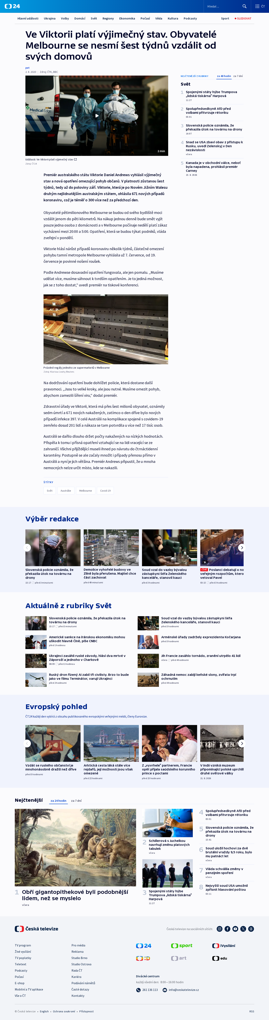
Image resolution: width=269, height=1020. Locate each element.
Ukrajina (50, 18)
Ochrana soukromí (64, 1011)
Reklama (77, 951)
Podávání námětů (83, 983)
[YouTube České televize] (235, 929)
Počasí (145, 18)
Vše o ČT (20, 996)
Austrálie (66, 490)
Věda (158, 18)
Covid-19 (105, 490)
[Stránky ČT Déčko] (143, 958)
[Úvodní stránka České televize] (37, 929)
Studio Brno (79, 958)
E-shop (19, 983)
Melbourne (85, 490)
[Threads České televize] (251, 929)
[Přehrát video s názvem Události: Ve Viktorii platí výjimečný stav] (97, 115)
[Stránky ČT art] (178, 958)
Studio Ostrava (81, 964)
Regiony (108, 18)
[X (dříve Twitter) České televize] (243, 929)
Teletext (20, 964)
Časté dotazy (80, 989)
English (44, 1011)
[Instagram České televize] (219, 929)
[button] (96, 116)
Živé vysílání (23, 951)
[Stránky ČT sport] (181, 945)
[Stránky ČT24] (143, 945)
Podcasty (190, 18)
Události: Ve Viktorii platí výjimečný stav (49, 159)
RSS (252, 1011)
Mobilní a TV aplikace (29, 989)
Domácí (79, 18)
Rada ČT (77, 970)
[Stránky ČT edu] (219, 958)
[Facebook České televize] (227, 929)
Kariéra (76, 977)
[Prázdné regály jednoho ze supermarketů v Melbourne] (106, 329)
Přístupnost (86, 1011)
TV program (23, 945)
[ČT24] (12, 6)
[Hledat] (244, 6)
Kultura (173, 18)
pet (27, 67)
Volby (65, 18)
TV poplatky (23, 958)
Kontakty (77, 996)
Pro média (78, 945)
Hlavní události (28, 18)
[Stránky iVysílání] (223, 945)
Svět (94, 18)
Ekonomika (127, 18)
